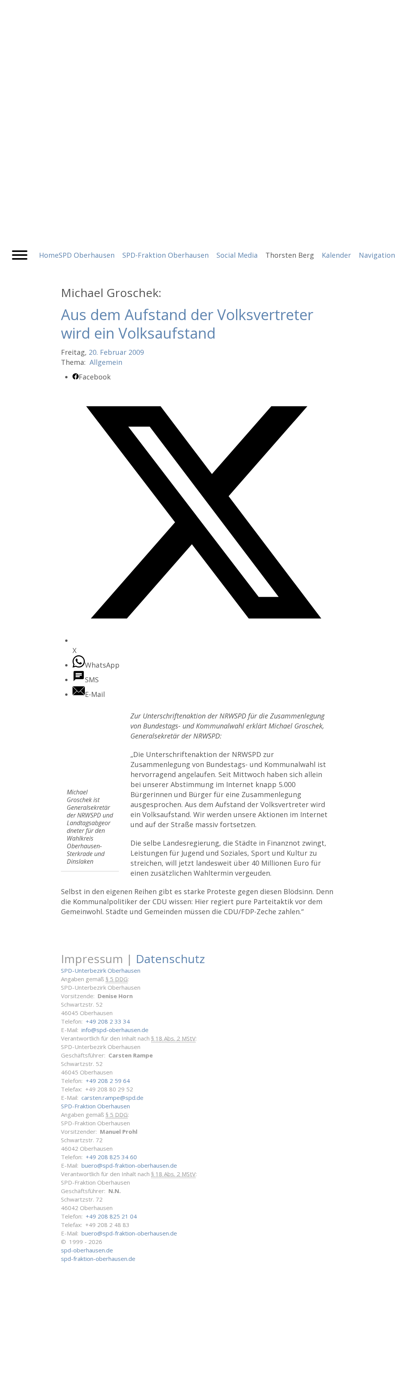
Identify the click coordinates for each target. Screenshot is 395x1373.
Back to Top (384, 1362)
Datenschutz (170, 959)
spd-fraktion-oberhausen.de (98, 1258)
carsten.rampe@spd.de (112, 1097)
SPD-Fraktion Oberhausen (95, 1106)
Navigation (377, 255)
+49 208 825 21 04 (111, 1216)
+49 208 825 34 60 (111, 1157)
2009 (136, 352)
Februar (113, 352)
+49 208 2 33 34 (108, 1021)
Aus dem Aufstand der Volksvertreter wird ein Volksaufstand (187, 323)
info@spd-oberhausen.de (115, 1030)
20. (93, 352)
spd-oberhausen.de (87, 1250)
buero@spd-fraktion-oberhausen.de (129, 1165)
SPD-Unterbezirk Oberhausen (100, 970)
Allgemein (105, 362)
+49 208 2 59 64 (108, 1080)
